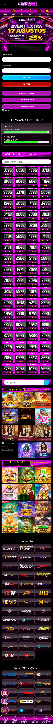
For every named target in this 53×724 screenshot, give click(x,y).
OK (26, 389)
